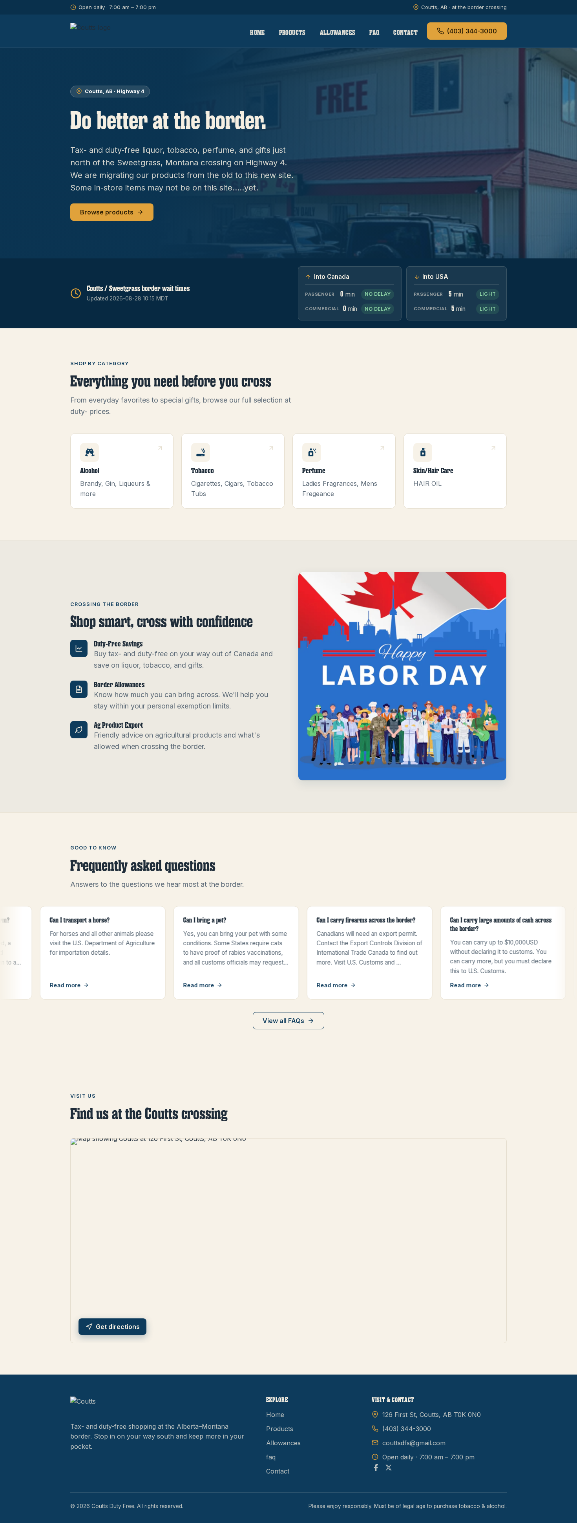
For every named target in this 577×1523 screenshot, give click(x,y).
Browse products (106, 212)
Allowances (338, 32)
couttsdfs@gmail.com (414, 1443)
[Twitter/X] (388, 1468)
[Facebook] (376, 1468)
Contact (405, 32)
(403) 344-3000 (472, 31)
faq (374, 32)
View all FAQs (283, 1021)
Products (292, 32)
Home (257, 32)
